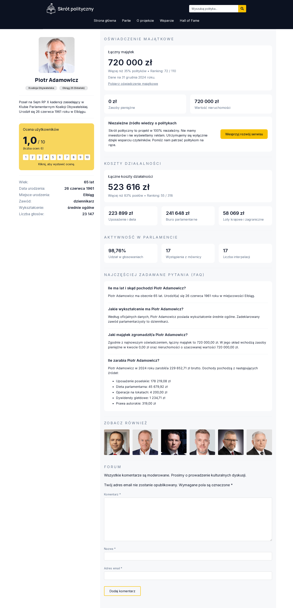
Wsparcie (167, 21)
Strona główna (105, 21)
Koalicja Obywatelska (41, 87)
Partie (126, 21)
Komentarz (112, 494)
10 (87, 157)
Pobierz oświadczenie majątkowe (133, 84)
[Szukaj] (242, 8)
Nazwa (110, 548)
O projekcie (145, 21)
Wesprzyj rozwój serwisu (244, 134)
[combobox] (213, 8)
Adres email (113, 568)
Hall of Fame (189, 21)
